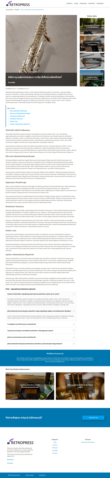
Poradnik (100, 3)
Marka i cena (14, 121)
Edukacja (83, 3)
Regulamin (42, 475)
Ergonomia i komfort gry (17, 116)
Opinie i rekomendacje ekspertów (20, 124)
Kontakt (10, 463)
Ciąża (76, 3)
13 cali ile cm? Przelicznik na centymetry (92, 43)
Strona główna (9, 9)
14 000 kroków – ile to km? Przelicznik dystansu (92, 26)
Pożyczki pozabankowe (88, 442)
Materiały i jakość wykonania (18, 111)
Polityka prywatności (14, 475)
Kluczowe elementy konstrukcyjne (20, 113)
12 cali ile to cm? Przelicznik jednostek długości (92, 61)
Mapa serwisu (30, 475)
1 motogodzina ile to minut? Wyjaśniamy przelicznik (30, 386)
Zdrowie (91, 3)
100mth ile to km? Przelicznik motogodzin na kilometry (92, 78)
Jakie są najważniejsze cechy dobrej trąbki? (80, 386)
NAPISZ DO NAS (93, 417)
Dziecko (69, 3)
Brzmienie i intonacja (16, 119)
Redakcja (10, 459)
